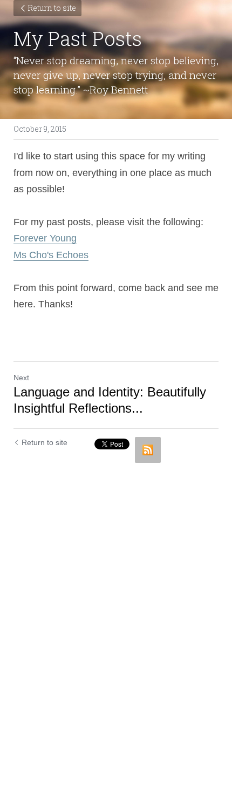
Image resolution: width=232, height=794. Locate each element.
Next (21, 377)
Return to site (52, 8)
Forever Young (45, 238)
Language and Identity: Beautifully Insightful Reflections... (109, 400)
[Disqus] (116, 603)
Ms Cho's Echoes (50, 255)
